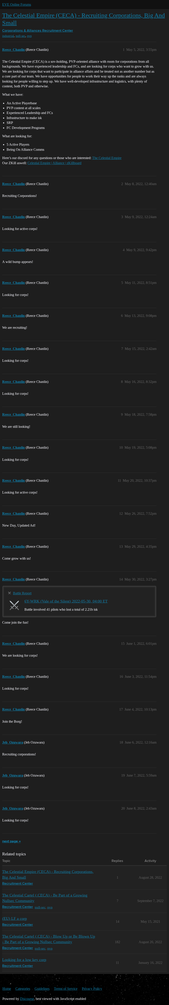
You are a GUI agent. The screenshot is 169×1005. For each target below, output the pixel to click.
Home (6, 988)
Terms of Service (65, 988)
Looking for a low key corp (24, 959)
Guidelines (42, 988)
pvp (29, 36)
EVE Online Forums (16, 4)
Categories (22, 988)
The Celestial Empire (106, 158)
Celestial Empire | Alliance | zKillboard (54, 163)
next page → (11, 841)
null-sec (20, 36)
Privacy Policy (92, 988)
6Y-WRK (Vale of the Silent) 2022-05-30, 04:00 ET (66, 601)
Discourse (27, 999)
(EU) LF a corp (14, 918)
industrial (8, 36)
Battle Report (22, 593)
